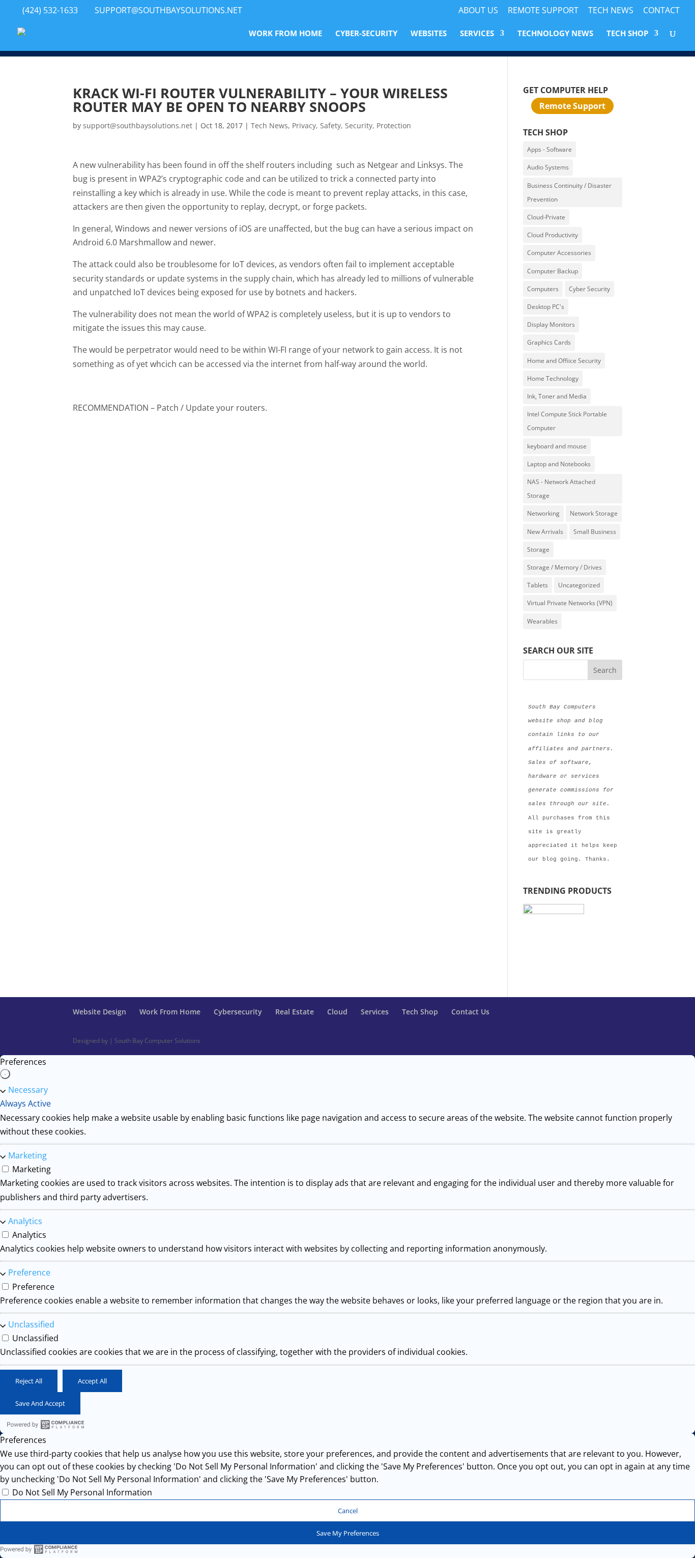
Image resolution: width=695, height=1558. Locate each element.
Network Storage (594, 513)
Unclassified (31, 1324)
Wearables (542, 621)
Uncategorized (579, 585)
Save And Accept (40, 1403)
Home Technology (552, 378)
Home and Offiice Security (564, 360)
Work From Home (285, 34)
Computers (543, 289)
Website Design (99, 1011)
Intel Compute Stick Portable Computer (567, 421)
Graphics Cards (549, 342)
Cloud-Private (546, 217)
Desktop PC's (545, 306)
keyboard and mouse (557, 446)
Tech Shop (627, 34)
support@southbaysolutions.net (137, 125)
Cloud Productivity (552, 235)
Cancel (348, 1510)
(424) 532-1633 (50, 10)
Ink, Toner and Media (557, 396)
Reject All (28, 1380)
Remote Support (543, 11)
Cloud (337, 1011)
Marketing (27, 1156)
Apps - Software (549, 149)
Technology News (555, 34)
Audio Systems (548, 167)
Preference (29, 1273)
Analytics (25, 1221)
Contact (661, 11)
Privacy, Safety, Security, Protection (351, 125)
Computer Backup (552, 271)
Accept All (92, 1380)
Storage (538, 549)
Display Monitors (551, 324)
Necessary (28, 1090)
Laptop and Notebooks (559, 464)
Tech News (610, 11)
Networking (543, 513)
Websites (429, 34)
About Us (478, 11)
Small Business (594, 531)
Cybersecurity (238, 1011)
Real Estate (294, 1011)
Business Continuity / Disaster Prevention (569, 192)
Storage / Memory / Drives (564, 567)
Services (477, 34)
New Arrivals (545, 531)
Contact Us (470, 1011)
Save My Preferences (347, 1533)
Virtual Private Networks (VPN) (570, 603)
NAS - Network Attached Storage (561, 488)
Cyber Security (589, 289)
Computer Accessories (559, 252)
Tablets (537, 585)
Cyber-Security (366, 34)
